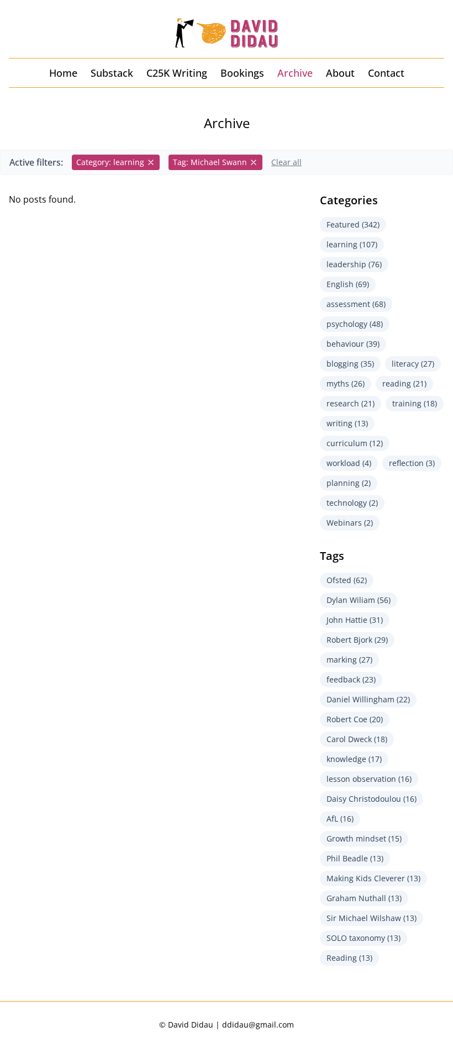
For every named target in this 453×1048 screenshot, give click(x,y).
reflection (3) (412, 463)
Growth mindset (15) (364, 838)
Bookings (242, 73)
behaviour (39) (353, 343)
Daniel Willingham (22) (368, 699)
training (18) (414, 403)
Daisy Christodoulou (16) (371, 798)
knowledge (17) (354, 759)
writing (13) (347, 423)
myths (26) (345, 383)
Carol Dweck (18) (356, 739)
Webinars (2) (349, 522)
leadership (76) (354, 264)
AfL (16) (340, 818)
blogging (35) (350, 363)
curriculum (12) (354, 443)
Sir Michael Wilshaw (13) (371, 918)
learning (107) (351, 244)
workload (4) (348, 463)
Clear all (286, 162)
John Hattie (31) (354, 620)
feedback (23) (351, 679)
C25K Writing (176, 73)
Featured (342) (353, 224)
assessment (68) (356, 304)
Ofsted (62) (346, 580)
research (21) (350, 403)
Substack (112, 73)
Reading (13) (349, 957)
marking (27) (349, 659)
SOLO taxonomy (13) (363, 938)
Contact (386, 73)
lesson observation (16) (369, 779)
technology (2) (352, 502)
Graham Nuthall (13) (364, 898)
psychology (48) (354, 324)
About (340, 73)
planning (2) (348, 483)
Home (63, 73)
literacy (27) (413, 363)
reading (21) (404, 383)
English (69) (347, 284)
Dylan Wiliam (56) (358, 600)
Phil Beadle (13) (354, 858)
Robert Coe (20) (354, 719)
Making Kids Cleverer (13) (373, 878)
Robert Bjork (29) (357, 639)
